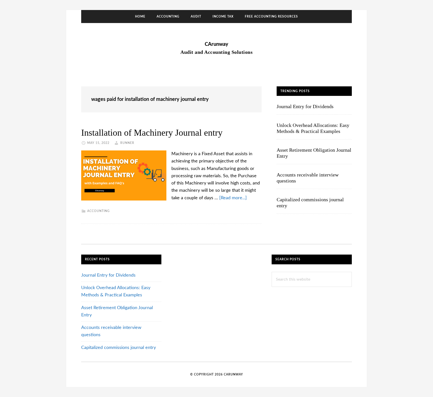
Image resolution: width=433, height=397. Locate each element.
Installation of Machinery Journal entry (152, 133)
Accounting (98, 211)
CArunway (216, 44)
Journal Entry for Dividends (305, 106)
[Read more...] (233, 198)
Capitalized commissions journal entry (118, 347)
